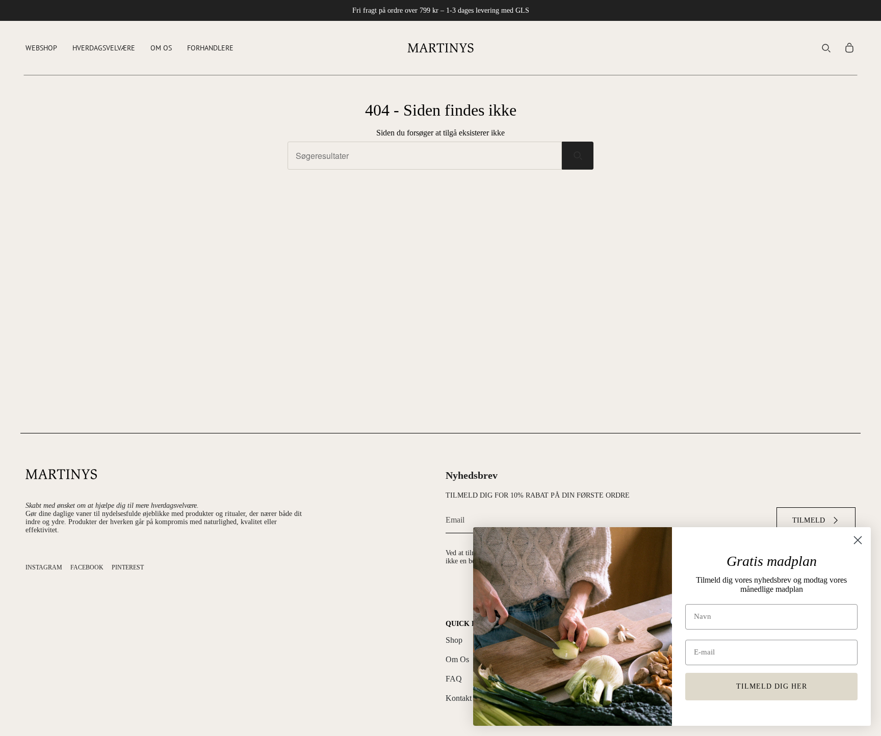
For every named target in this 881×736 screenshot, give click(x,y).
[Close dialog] (858, 540)
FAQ (454, 678)
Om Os (457, 659)
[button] (41, 48)
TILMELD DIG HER (771, 686)
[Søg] (577, 156)
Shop (454, 640)
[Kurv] (849, 48)
